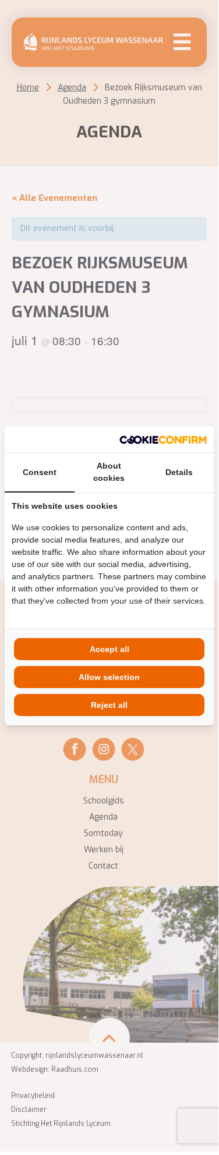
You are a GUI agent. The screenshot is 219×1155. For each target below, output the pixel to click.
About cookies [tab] (109, 472)
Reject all (109, 705)
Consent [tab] (39, 472)
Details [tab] (179, 472)
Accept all (109, 649)
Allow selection (109, 677)
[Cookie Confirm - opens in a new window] (163, 439)
